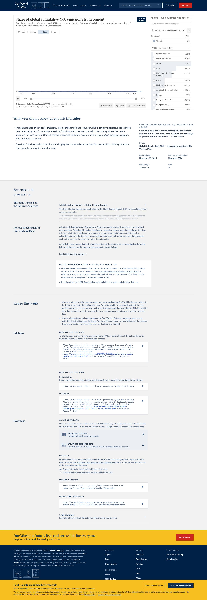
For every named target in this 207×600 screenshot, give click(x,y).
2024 (142, 98)
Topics (108, 555)
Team (138, 569)
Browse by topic (63, 5)
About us (140, 555)
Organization (141, 559)
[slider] (31, 98)
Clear (188, 36)
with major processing (176, 146)
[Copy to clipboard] (139, 346)
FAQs (57, 566)
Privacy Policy (89, 594)
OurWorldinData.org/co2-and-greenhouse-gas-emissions (37, 107)
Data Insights (111, 564)
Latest (83, 5)
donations (50, 589)
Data (75, 5)
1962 (25, 98)
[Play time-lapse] (18, 98)
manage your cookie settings (109, 594)
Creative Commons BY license (83, 321)
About (107, 5)
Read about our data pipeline (71, 254)
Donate (185, 5)
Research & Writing (174, 555)
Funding (139, 564)
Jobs (138, 574)
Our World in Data (21, 5)
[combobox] (140, 5)
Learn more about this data (62, 104)
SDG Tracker (110, 579)
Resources (93, 5)
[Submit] (157, 5)
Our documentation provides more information (93, 462)
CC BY (61, 107)
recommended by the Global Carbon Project (119, 271)
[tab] (21, 32)
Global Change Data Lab (53, 551)
